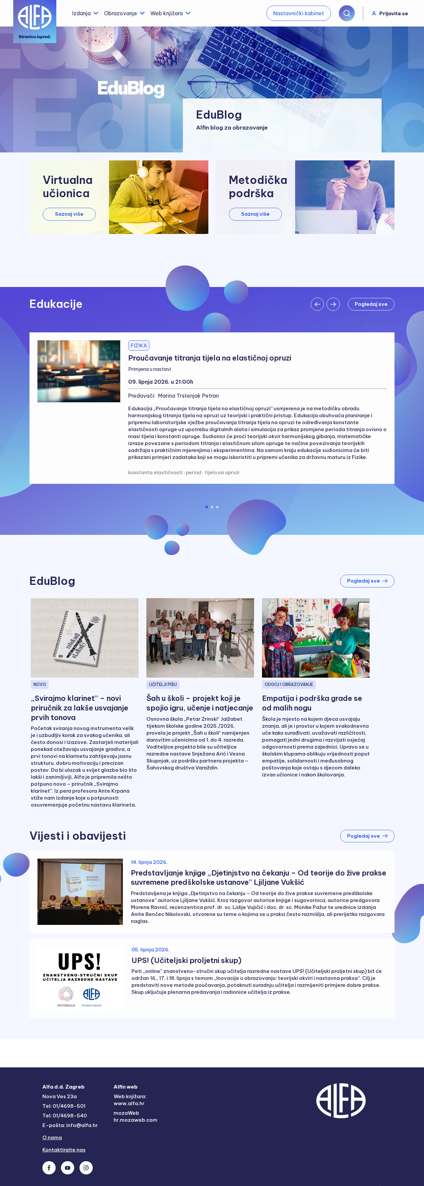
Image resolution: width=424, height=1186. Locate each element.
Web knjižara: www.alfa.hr (130, 1099)
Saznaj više (69, 214)
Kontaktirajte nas (63, 1150)
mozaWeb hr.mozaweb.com (135, 1116)
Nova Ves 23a (59, 1096)
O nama (52, 1137)
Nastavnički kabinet (298, 13)
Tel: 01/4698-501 (63, 1106)
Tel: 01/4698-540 (64, 1115)
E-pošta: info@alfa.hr (70, 1125)
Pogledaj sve (363, 581)
